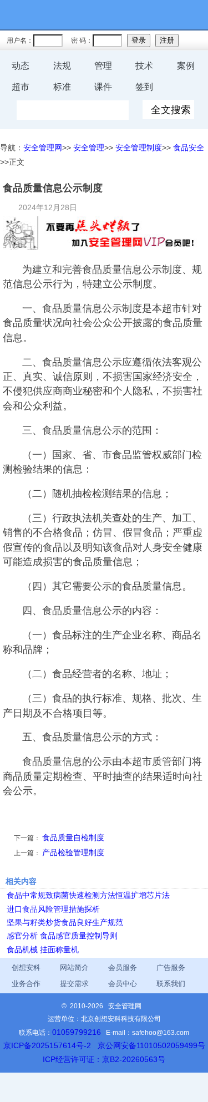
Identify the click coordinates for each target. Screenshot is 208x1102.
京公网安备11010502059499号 (151, 1045)
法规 (62, 65)
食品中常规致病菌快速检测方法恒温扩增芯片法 (88, 895)
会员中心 (122, 983)
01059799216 (76, 1032)
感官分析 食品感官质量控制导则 (62, 935)
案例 (186, 65)
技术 (144, 65)
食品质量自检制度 (73, 837)
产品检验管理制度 (73, 852)
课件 (103, 87)
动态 (20, 65)
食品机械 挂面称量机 (43, 949)
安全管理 (88, 147)
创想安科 (26, 967)
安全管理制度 (138, 147)
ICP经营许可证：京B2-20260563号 (104, 1059)
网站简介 (74, 967)
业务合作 (26, 983)
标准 (62, 87)
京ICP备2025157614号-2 (47, 1045)
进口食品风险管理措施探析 (53, 909)
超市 (20, 87)
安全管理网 (42, 147)
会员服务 (122, 967)
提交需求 (74, 983)
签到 (144, 87)
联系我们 (170, 983)
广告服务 (170, 967)
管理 (103, 65)
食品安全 (188, 147)
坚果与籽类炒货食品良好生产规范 (65, 922)
